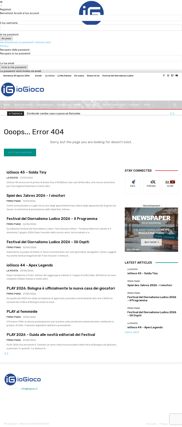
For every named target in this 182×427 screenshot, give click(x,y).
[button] (174, 105)
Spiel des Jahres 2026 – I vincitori (36, 195)
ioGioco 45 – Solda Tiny (26, 172)
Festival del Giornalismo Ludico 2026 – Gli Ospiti (48, 242)
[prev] (171, 113)
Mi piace (132, 179)
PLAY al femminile (22, 311)
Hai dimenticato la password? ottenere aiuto (25, 42)
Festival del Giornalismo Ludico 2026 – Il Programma (52, 219)
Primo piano (14, 201)
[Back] (1, 5)
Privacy (4, 45)
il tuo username (9, 22)
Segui (151, 179)
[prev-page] (5, 353)
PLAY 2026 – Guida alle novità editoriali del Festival (51, 335)
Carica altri (131, 332)
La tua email (7, 63)
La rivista (12, 178)
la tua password (9, 34)
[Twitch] (172, 76)
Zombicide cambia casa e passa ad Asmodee (53, 113)
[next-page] (7, 353)
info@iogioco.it (29, 388)
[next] (173, 113)
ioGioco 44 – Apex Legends (30, 265)
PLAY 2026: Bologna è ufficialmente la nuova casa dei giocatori (61, 288)
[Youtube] (177, 76)
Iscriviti (170, 179)
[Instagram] (168, 76)
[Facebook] (164, 76)
